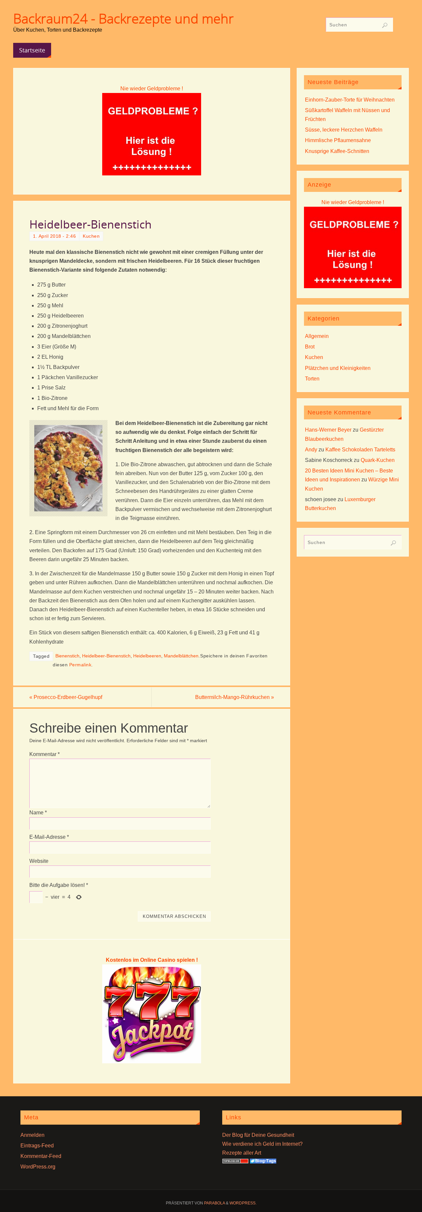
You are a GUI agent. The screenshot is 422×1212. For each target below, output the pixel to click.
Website (38, 861)
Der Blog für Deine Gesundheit (258, 1135)
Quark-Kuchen (378, 460)
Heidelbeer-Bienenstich (106, 655)
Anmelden (32, 1135)
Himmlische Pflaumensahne (338, 140)
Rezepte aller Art (241, 1153)
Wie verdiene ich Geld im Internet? (262, 1144)
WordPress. (242, 1203)
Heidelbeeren (147, 655)
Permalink (80, 664)
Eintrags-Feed (37, 1145)
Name (38, 812)
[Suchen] (384, 25)
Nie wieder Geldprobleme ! (151, 88)
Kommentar (44, 754)
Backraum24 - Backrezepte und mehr (123, 18)
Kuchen (91, 236)
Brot (310, 346)
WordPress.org (37, 1166)
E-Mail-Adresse (49, 837)
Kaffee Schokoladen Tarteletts (360, 449)
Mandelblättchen (181, 655)
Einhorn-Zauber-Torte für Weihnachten (350, 100)
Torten (312, 378)
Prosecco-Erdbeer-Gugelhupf (65, 697)
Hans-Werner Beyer (328, 430)
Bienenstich (67, 655)
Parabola (214, 1203)
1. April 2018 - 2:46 (54, 236)
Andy (311, 449)
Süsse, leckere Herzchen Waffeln (343, 130)
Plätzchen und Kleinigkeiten (338, 368)
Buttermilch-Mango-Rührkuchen (234, 697)
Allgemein (317, 336)
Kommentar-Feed (40, 1156)
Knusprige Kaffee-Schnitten (337, 151)
